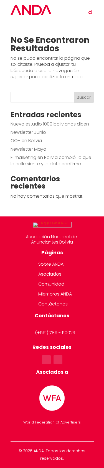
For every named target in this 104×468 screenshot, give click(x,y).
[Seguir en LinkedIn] (58, 359)
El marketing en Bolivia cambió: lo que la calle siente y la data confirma (51, 160)
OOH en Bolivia (26, 140)
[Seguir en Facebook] (46, 359)
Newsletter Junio (28, 132)
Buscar (84, 97)
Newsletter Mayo (28, 149)
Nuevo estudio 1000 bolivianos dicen (50, 124)
